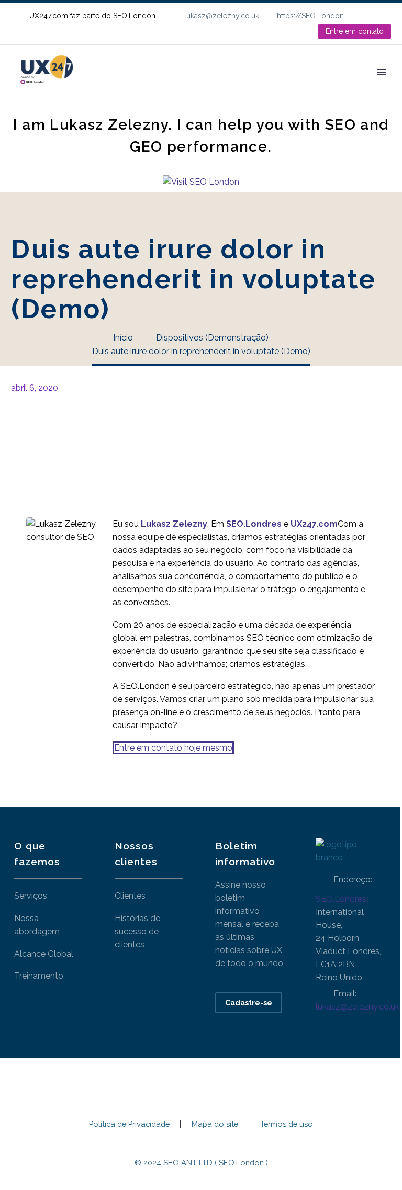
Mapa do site (215, 1124)
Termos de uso (286, 1124)
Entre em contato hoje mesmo (173, 748)
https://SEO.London (310, 16)
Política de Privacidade (129, 1124)
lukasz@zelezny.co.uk (221, 16)
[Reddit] (96, 430)
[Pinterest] (49, 430)
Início (107, 87)
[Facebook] (18, 430)
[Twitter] (33, 430)
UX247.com (314, 524)
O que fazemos (170, 87)
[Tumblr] (65, 430)
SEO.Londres (341, 899)
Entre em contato (355, 31)
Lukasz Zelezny (174, 524)
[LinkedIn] (386, 16)
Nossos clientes (256, 87)
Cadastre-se (248, 1003)
